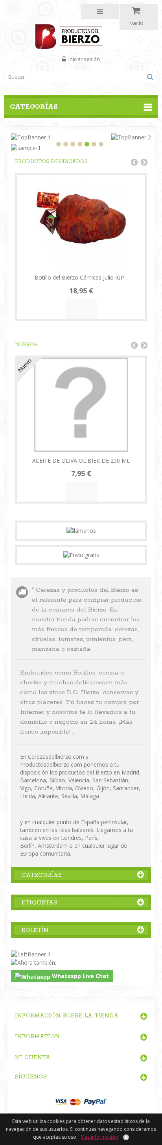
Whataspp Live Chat (79, 976)
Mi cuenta (32, 1057)
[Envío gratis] (81, 554)
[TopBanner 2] (131, 137)
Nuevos (26, 345)
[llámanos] (81, 530)
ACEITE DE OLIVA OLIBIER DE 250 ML (81, 460)
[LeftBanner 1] (31, 953)
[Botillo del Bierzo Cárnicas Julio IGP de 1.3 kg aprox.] (81, 222)
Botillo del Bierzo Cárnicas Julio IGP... (81, 277)
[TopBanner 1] (31, 137)
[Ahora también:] (33, 962)
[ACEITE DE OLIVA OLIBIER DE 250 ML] (81, 405)
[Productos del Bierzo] (81, 35)
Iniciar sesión (83, 59)
